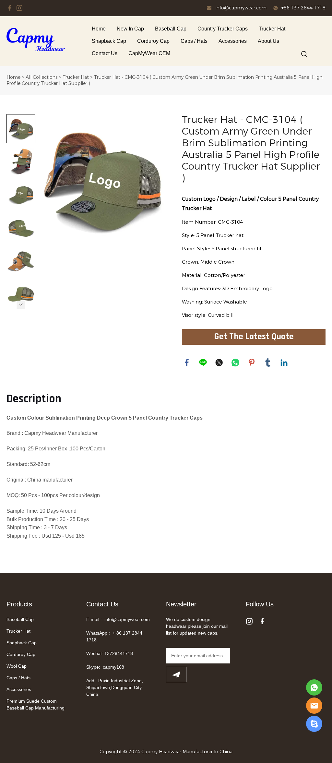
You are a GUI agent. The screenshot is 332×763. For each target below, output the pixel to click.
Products (19, 604)
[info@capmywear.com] (209, 9)
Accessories (233, 41)
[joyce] (314, 724)
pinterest (251, 362)
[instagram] (19, 8)
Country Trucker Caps (222, 28)
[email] (314, 705)
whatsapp (235, 362)
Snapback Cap (109, 41)
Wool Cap (16, 666)
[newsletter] (176, 674)
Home (99, 28)
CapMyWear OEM (149, 53)
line (203, 362)
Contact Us (104, 53)
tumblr (268, 362)
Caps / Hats (194, 41)
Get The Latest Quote (254, 336)
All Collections (41, 77)
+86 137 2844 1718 (303, 8)
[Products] (314, 687)
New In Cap (130, 28)
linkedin (284, 362)
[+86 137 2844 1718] (275, 9)
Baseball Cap (170, 28)
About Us (268, 41)
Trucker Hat (272, 28)
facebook (187, 362)
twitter (219, 362)
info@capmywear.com (241, 8)
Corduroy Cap (153, 41)
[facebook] (9, 8)
